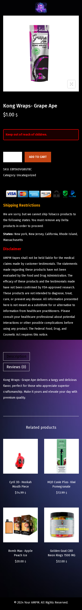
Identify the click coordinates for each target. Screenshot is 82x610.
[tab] (41, 356)
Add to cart (38, 157)
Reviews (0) (16, 367)
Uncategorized (26, 175)
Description (16, 356)
